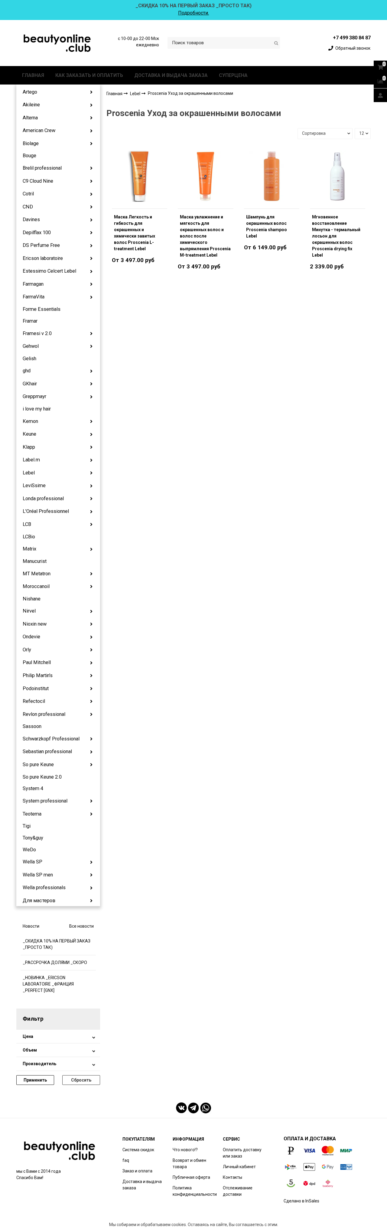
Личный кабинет (239, 1166)
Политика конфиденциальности (195, 1191)
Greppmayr (34, 396)
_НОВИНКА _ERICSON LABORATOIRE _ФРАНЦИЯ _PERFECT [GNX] (48, 984)
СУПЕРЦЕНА (233, 75)
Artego (30, 92)
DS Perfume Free (41, 245)
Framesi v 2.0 (37, 333)
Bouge (29, 155)
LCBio (29, 537)
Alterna (30, 118)
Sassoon (32, 726)
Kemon (30, 421)
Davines (31, 219)
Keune (29, 434)
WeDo (29, 850)
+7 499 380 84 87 (352, 38)
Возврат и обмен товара (189, 1163)
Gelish (29, 358)
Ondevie (31, 637)
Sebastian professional (47, 751)
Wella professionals (44, 887)
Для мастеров (39, 900)
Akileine (31, 105)
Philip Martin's (38, 675)
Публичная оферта (191, 1177)
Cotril (28, 194)
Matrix (29, 549)
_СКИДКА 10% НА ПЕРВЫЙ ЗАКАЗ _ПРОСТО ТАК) (56, 944)
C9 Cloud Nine (38, 181)
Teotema (32, 814)
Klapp (29, 447)
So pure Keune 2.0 (42, 777)
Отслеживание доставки (237, 1191)
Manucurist (35, 561)
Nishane (32, 599)
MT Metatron (36, 574)
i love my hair (37, 409)
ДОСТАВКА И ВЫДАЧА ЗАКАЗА (171, 75)
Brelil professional (42, 168)
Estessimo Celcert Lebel (49, 271)
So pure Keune (38, 764)
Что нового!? (185, 1149)
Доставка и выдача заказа (142, 1184)
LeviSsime (34, 485)
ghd (27, 371)
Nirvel (29, 611)
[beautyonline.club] (57, 43)
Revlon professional (44, 714)
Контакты (232, 1177)
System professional (45, 801)
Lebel (29, 473)
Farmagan (33, 284)
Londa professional (43, 498)
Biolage (31, 143)
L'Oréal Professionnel (46, 511)
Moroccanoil (36, 586)
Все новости (81, 926)
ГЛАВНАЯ (33, 75)
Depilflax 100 (37, 232)
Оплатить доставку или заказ (242, 1153)
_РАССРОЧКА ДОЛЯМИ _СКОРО (55, 962)
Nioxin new (35, 624)
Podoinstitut (36, 688)
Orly (27, 650)
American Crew (39, 130)
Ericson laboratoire (43, 258)
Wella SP (32, 862)
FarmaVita (33, 297)
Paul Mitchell (37, 662)
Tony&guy (33, 838)
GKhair (30, 384)
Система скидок (138, 1149)
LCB (27, 524)
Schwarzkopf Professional (51, 739)
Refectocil (34, 701)
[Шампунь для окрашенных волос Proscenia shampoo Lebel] (271, 176)
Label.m (31, 460)
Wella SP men (38, 875)
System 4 (33, 788)
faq (125, 1160)
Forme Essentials (41, 309)
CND (28, 207)
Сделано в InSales (301, 1200)
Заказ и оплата (137, 1170)
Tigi (27, 826)
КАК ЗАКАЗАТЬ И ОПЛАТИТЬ (89, 75)
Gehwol (31, 346)
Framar (30, 321)
